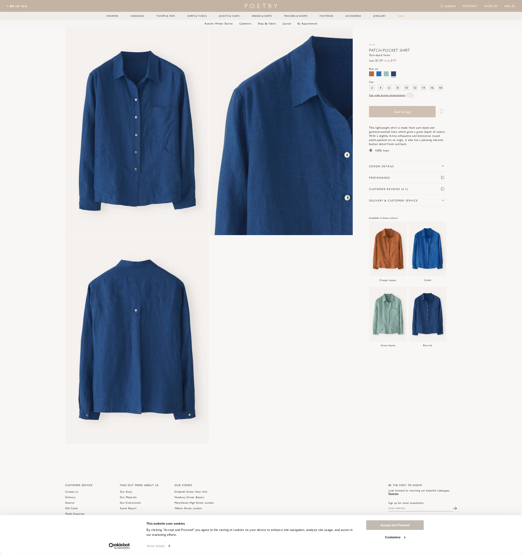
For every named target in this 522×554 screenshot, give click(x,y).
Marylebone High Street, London (194, 502)
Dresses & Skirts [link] (262, 15)
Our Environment (130, 502)
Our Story (126, 491)
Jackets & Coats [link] (229, 15)
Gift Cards (71, 508)
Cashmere (245, 23)
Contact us (71, 491)
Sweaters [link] (112, 15)
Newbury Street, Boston (189, 497)
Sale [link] (401, 15)
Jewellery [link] (379, 15)
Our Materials (128, 497)
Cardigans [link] (137, 15)
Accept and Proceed (395, 525)
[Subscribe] (455, 507)
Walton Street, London (188, 508)
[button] (470, 6)
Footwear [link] (326, 15)
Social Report (128, 508)
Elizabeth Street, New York (191, 491)
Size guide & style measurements (387, 95)
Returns (70, 502)
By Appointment (307, 23)
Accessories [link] (353, 15)
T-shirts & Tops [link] (165, 15)
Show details (155, 546)
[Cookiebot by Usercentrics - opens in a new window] (119, 546)
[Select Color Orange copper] (371, 73)
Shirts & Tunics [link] (197, 15)
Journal (287, 23)
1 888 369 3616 (17, 6)
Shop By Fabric (267, 23)
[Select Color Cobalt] (378, 73)
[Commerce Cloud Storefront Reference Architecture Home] (261, 6)
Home (372, 44)
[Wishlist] (441, 111)
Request (393, 493)
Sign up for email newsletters (406, 502)
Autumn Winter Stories (219, 23)
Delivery (70, 497)
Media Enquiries (75, 513)
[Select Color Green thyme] (386, 73)
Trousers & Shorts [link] (296, 15)
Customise (392, 537)
